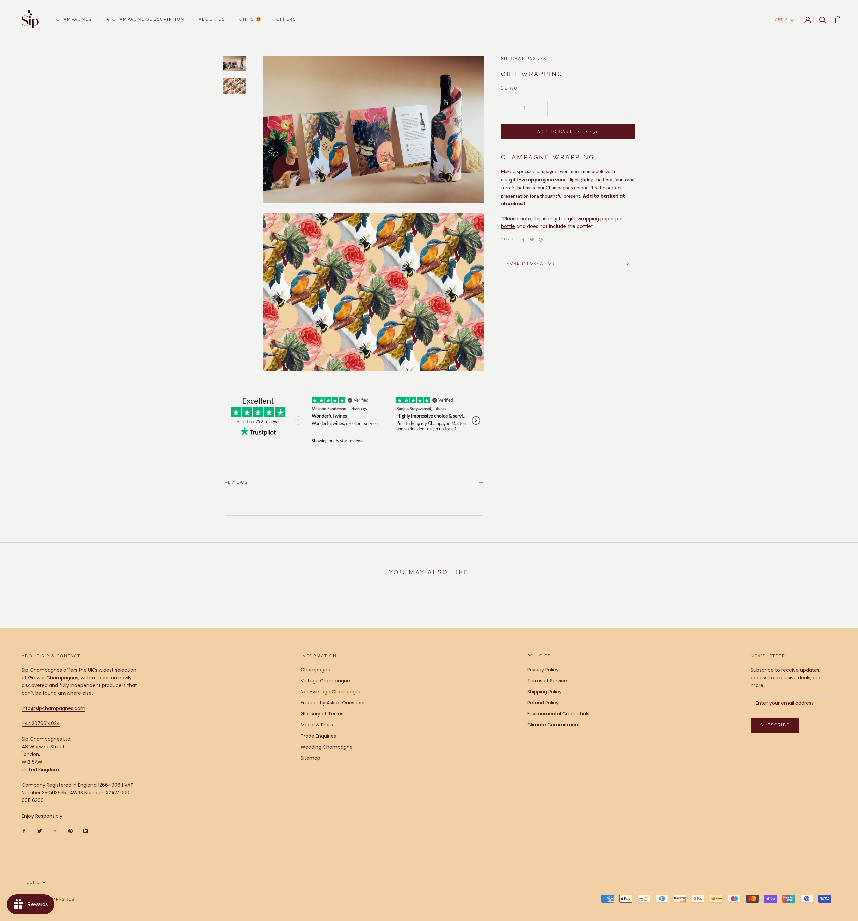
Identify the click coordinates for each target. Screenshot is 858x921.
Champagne (315, 669)
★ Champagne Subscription (145, 19)
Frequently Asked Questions (333, 702)
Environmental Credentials (558, 713)
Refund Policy (543, 702)
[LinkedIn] (85, 831)
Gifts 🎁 (250, 19)
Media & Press (317, 724)
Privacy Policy (543, 669)
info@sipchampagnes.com (53, 708)
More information (530, 263)
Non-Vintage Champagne (331, 691)
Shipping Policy (544, 691)
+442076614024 (41, 723)
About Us (212, 19)
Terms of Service (547, 680)
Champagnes (74, 19)
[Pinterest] (541, 240)
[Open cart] (838, 19)
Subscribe (775, 725)
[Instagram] (55, 831)
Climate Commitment (553, 724)
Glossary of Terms (322, 713)
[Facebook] (523, 240)
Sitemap (310, 758)
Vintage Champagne (325, 680)
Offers (286, 19)
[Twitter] (532, 240)
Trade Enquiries (318, 736)
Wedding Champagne (327, 747)
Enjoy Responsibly (42, 816)
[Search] (822, 19)
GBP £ (781, 20)
